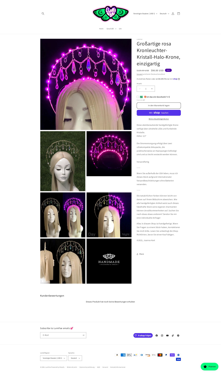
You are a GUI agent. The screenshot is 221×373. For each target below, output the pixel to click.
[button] (43, 13)
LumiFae (48, 367)
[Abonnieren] (83, 335)
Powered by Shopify (57, 367)
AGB (98, 367)
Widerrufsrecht (72, 367)
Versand (140, 74)
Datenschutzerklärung (87, 367)
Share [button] (141, 254)
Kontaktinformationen (117, 367)
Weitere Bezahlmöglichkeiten (159, 119)
